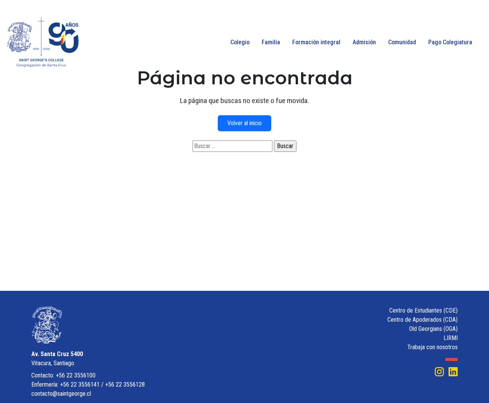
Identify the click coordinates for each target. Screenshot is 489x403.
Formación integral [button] (316, 42)
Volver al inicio (244, 123)
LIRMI (451, 338)
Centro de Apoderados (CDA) (422, 319)
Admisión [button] (364, 42)
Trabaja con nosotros (432, 347)
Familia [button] (271, 42)
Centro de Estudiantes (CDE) (423, 310)
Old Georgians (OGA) (433, 328)
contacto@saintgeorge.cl (61, 393)
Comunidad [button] (402, 42)
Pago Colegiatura (450, 42)
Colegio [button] (239, 42)
